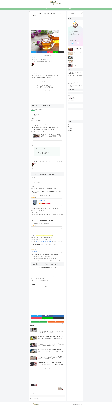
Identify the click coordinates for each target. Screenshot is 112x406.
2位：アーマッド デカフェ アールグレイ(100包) (44, 85)
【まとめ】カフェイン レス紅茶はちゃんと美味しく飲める (45, 87)
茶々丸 (75, 21)
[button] (61, 52)
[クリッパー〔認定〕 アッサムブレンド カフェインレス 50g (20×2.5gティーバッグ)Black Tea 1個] (35, 202)
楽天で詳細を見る (34, 251)
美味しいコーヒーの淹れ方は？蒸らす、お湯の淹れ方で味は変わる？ (75, 83)
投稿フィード (70, 126)
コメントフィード (70, 128)
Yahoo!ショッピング (48, 203)
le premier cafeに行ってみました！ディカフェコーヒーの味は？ (75, 79)
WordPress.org (70, 130)
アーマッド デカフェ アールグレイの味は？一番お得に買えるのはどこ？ (75, 73)
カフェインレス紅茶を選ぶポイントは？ (42, 81)
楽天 (43, 203)
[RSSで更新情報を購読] (56, 322)
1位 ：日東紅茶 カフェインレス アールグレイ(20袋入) (44, 86)
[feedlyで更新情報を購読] (39, 322)
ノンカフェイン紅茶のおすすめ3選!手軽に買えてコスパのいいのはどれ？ (75, 76)
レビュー (69, 118)
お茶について (33, 284)
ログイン (69, 124)
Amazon (40, 203)
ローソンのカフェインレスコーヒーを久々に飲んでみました (75, 86)
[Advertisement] (47, 23)
